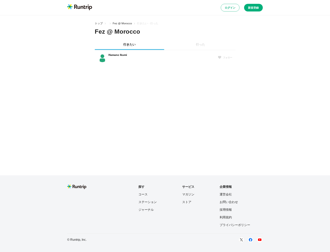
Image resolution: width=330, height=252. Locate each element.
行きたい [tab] (129, 44)
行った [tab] (200, 44)
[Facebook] (250, 240)
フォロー (227, 57)
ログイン (230, 7)
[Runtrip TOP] (79, 7)
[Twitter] (241, 240)
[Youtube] (260, 240)
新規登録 (253, 7)
